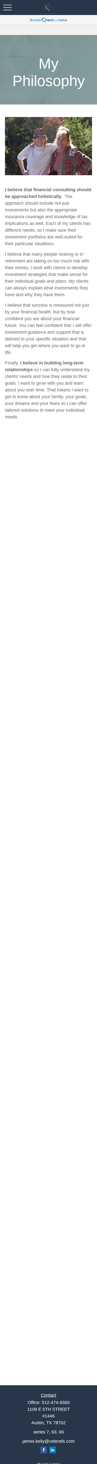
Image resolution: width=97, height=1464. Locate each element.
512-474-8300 (56, 1402)
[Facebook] (43, 1450)
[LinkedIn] (52, 1450)
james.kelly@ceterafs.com (48, 1441)
